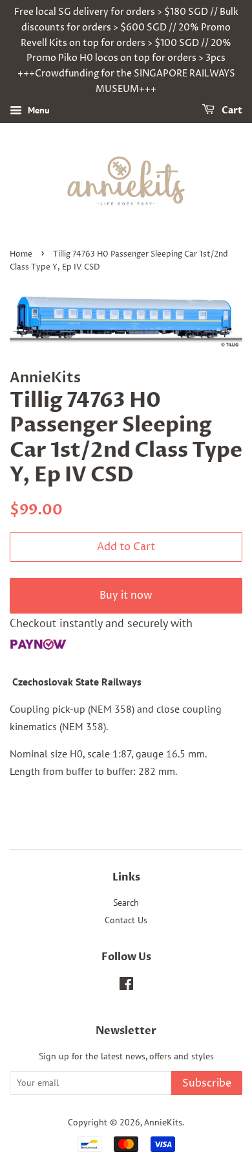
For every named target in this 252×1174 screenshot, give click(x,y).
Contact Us (126, 920)
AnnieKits (163, 1122)
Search (126, 902)
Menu (37, 110)
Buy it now (126, 595)
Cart (231, 110)
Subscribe (206, 1083)
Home (21, 254)
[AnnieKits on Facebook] (126, 986)
